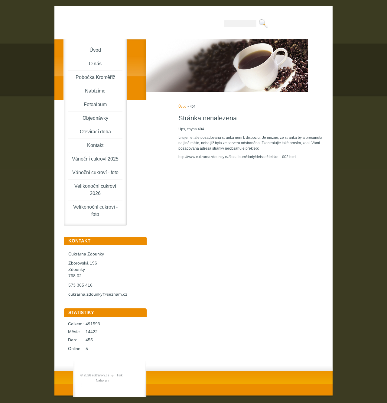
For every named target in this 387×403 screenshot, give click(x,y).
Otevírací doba (95, 131)
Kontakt (95, 145)
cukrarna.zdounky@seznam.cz (97, 294)
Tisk (119, 375)
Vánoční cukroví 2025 (95, 158)
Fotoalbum (95, 104)
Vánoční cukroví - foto (95, 172)
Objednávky (95, 118)
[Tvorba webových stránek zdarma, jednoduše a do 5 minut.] (112, 375)
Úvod (182, 106)
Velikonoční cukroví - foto (95, 210)
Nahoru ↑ (102, 380)
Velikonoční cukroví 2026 (95, 190)
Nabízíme (95, 90)
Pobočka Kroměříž (95, 77)
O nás (95, 63)
